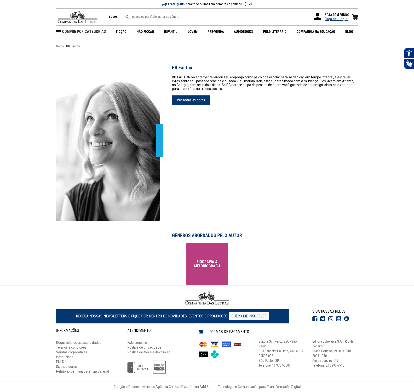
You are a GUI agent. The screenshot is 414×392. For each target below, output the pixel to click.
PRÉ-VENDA (215, 32)
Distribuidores (66, 367)
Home (60, 46)
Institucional (65, 357)
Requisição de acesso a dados (78, 343)
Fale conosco (137, 343)
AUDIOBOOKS (243, 32)
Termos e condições (71, 347)
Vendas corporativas (71, 352)
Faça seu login (336, 19)
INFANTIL (170, 32)
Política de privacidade (144, 347)
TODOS (113, 16)
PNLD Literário (66, 362)
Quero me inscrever (249, 316)
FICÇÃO (121, 32)
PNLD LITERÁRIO (275, 32)
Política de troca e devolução (149, 352)
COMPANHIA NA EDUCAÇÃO (316, 32)
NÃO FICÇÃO (145, 32)
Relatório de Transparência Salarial (82, 371)
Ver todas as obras (191, 100)
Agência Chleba (167, 387)
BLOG (349, 32)
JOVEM (192, 32)
